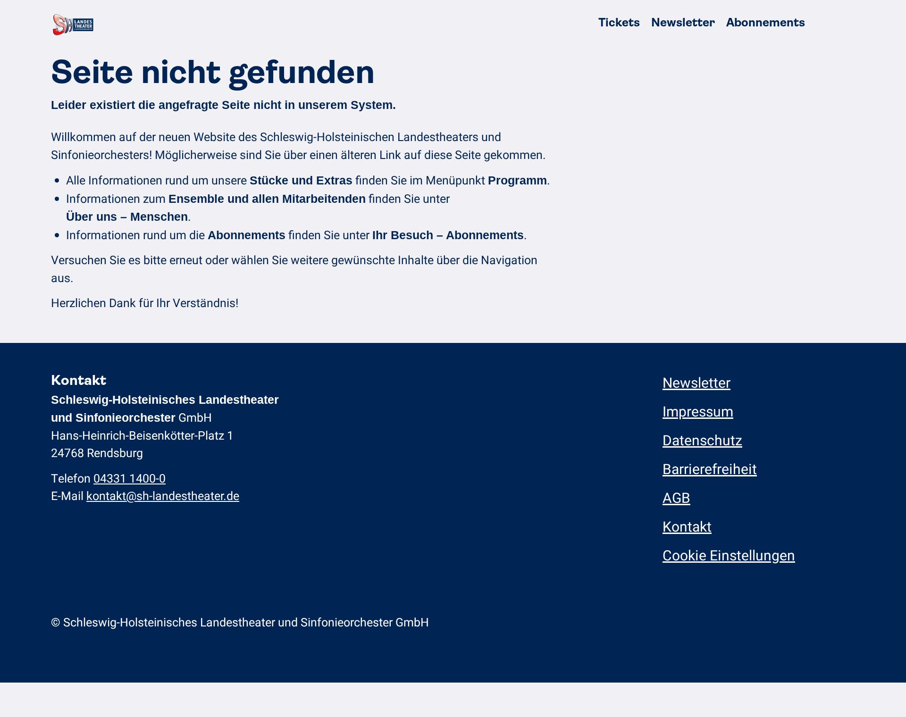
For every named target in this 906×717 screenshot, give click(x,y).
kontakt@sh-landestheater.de (162, 496)
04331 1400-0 (129, 479)
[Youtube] (704, 622)
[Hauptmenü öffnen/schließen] (843, 22)
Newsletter (683, 22)
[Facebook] (686, 622)
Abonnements (765, 22)
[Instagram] (668, 622)
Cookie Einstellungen (729, 556)
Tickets (619, 22)
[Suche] (820, 22)
